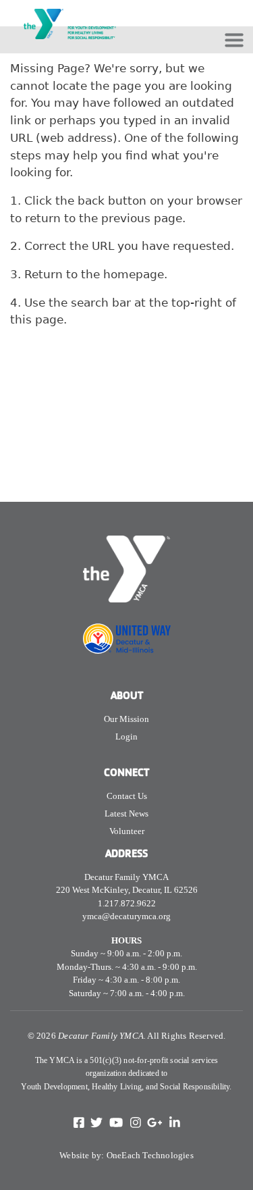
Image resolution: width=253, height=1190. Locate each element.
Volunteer (126, 831)
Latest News (126, 813)
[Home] (70, 8)
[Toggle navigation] (234, 39)
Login (126, 736)
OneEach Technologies (150, 1155)
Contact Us (127, 796)
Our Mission (126, 719)
